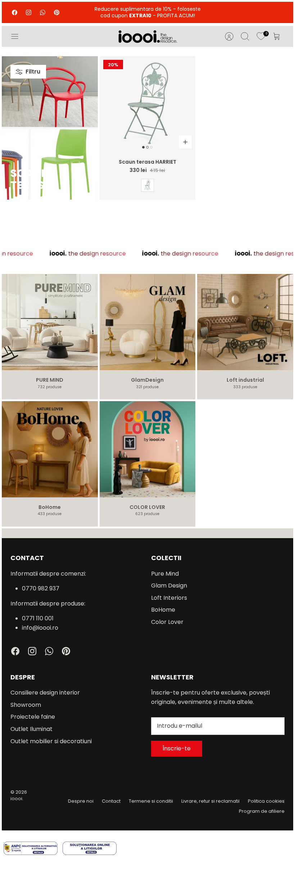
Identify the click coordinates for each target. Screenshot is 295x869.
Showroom (25, 705)
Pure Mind (165, 573)
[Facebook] (15, 12)
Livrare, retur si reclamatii (210, 801)
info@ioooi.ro (40, 628)
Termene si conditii (151, 801)
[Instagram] (29, 12)
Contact (111, 801)
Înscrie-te (177, 748)
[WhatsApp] (43, 12)
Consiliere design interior (45, 692)
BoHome (163, 610)
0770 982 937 (40, 588)
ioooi (16, 798)
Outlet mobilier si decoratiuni (51, 741)
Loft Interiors (169, 598)
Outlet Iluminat (31, 729)
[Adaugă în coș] (185, 142)
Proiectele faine (32, 717)
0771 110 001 (38, 618)
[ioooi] (147, 36)
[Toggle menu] (18, 36)
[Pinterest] (57, 12)
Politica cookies (266, 801)
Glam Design (169, 585)
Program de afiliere (262, 811)
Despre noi (81, 801)
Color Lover (167, 622)
